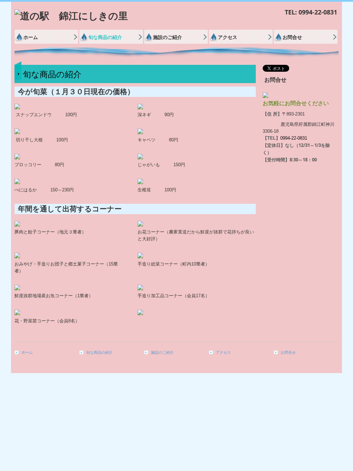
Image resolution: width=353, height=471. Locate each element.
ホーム (30, 37)
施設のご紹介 (167, 37)
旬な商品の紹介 (105, 37)
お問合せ (292, 37)
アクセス (227, 37)
